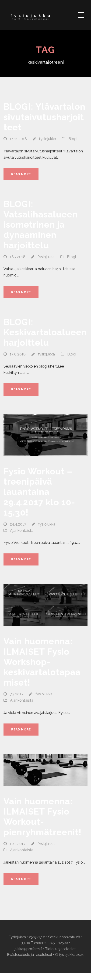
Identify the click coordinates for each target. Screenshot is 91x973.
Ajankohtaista (21, 530)
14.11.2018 (18, 139)
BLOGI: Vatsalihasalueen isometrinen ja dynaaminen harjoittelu (41, 224)
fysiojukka (47, 139)
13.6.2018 (18, 354)
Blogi (72, 139)
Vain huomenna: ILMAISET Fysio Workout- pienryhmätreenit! (42, 816)
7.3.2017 (16, 694)
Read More (21, 174)
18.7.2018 (17, 257)
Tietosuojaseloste (59, 949)
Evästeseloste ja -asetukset (29, 955)
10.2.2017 (17, 844)
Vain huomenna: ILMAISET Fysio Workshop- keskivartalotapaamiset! (42, 662)
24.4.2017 (18, 524)
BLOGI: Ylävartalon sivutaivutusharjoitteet (44, 117)
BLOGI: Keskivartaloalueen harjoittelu (45, 332)
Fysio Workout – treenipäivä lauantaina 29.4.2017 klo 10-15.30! (39, 492)
